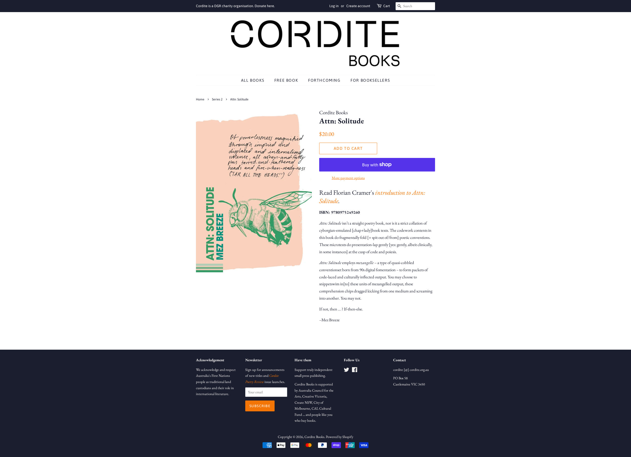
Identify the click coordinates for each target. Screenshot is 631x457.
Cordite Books (314, 436)
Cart (386, 6)
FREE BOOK (286, 80)
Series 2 (217, 99)
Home (200, 99)
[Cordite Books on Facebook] (354, 370)
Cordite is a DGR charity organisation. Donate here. (235, 6)
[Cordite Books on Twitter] (346, 370)
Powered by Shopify (339, 436)
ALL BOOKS (252, 80)
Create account (358, 6)
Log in (334, 6)
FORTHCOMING (324, 80)
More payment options (348, 177)
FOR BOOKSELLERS (370, 80)
